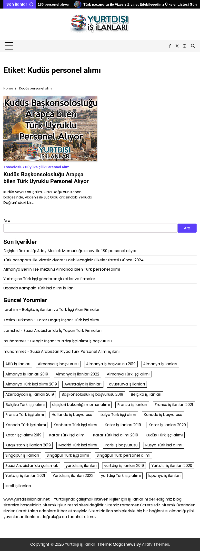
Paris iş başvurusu (121, 445)
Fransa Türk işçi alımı (24, 414)
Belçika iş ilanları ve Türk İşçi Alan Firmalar (61, 309)
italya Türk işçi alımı (118, 414)
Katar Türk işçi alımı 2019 (115, 435)
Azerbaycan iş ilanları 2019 (29, 394)
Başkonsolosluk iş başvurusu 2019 (92, 394)
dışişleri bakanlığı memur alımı (81, 404)
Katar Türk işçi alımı (67, 435)
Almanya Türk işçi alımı (128, 374)
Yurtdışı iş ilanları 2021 (25, 475)
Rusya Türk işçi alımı (163, 445)
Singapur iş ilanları (22, 455)
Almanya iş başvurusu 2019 (111, 363)
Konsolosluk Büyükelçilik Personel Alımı (36, 167)
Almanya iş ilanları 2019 (26, 374)
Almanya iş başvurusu (58, 363)
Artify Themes (155, 544)
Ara (6, 220)
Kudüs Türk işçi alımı (164, 435)
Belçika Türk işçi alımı (25, 404)
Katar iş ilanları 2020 (167, 424)
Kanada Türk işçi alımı (25, 424)
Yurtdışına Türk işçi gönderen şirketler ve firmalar (49, 278)
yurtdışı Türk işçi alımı (121, 475)
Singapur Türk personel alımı (123, 455)
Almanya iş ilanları (160, 363)
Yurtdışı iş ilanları (80, 544)
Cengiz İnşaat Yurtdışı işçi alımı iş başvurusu (71, 341)
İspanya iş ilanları (164, 475)
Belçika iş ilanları (146, 394)
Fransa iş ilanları (132, 404)
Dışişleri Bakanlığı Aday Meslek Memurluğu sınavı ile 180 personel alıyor (70, 250)
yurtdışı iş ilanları (81, 465)
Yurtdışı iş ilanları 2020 (171, 465)
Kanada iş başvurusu (163, 414)
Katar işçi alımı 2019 (23, 435)
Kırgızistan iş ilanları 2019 (28, 445)
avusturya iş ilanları (127, 384)
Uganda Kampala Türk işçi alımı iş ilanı (38, 288)
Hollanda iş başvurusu (71, 414)
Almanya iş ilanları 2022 (77, 374)
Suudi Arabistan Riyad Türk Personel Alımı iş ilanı (75, 351)
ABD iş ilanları (17, 363)
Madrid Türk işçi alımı (77, 445)
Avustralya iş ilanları (82, 384)
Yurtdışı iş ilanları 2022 (73, 475)
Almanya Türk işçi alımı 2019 (31, 384)
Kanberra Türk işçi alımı (75, 424)
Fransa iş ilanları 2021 (174, 404)
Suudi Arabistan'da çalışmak (31, 465)
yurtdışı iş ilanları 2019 (124, 465)
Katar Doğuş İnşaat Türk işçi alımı (68, 320)
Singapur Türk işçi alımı (68, 455)
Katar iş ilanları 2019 (123, 424)
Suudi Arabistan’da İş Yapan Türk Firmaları (62, 330)
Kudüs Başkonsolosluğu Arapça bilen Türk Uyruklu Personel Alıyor (46, 178)
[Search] (193, 46)
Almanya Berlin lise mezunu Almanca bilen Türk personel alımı (61, 269)
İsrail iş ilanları (18, 485)
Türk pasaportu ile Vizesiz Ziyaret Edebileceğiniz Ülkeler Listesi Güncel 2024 (73, 260)
